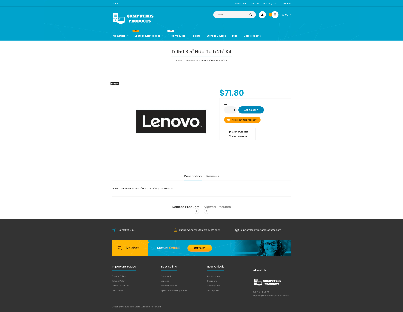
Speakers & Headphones (174, 290)
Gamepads (213, 290)
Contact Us (117, 290)
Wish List (255, 3)
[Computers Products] (140, 24)
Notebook (166, 276)
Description (193, 176)
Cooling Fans (213, 285)
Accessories (213, 276)
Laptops (165, 280)
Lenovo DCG (192, 60)
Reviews (212, 176)
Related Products (185, 207)
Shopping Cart (270, 3)
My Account (240, 3)
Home (179, 60)
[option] (171, 121)
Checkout (286, 3)
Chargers (212, 280)
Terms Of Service (120, 285)
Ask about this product (244, 120)
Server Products (169, 285)
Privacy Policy (119, 276)
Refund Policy (118, 280)
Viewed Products (217, 207)
